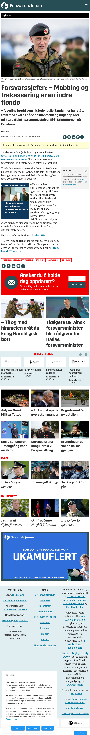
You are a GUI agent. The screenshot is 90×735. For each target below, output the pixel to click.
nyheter (39, 260)
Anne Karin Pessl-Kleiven (15, 609)
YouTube (45, 640)
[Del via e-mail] (78, 137)
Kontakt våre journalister (15, 601)
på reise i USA (38, 235)
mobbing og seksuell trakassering (18, 260)
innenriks (66, 260)
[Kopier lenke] (82, 137)
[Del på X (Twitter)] (69, 137)
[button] (80, 354)
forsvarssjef (52, 260)
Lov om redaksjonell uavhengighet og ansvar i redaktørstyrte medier (75, 600)
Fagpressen (76, 694)
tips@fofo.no (81, 179)
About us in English (75, 708)
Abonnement (45, 606)
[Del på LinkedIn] (73, 137)
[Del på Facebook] (64, 137)
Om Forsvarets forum (45, 595)
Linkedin (45, 634)
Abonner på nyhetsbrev (45, 645)
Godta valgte (33, 728)
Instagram (45, 628)
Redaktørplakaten (74, 607)
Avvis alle (47, 728)
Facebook (45, 623)
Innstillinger (80, 733)
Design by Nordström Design (75, 714)
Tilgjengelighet (45, 611)
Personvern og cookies (45, 617)
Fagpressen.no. (12, 719)
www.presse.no (75, 684)
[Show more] (86, 171)
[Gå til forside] (21, 5)
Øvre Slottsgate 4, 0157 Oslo (15, 621)
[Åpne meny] (86, 5)
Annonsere (45, 601)
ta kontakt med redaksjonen (76, 644)
